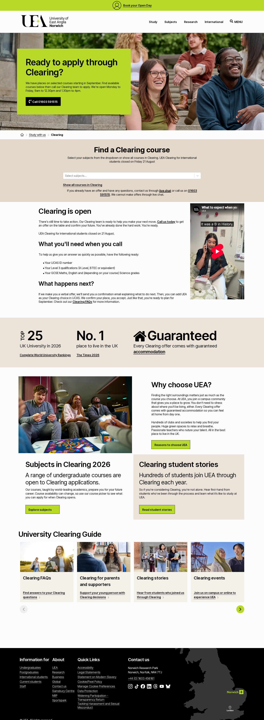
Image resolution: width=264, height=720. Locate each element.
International (214, 22)
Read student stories (157, 509)
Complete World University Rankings (45, 355)
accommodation (149, 351)
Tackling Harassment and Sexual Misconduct (98, 705)
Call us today (166, 221)
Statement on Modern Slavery (97, 677)
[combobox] (65, 176)
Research (191, 22)
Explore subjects (40, 509)
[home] (22, 135)
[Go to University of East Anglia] (44, 21)
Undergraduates (30, 667)
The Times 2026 (88, 355)
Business (58, 677)
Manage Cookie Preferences (96, 686)
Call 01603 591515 (45, 102)
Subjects (171, 22)
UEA (55, 667)
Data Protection (88, 691)
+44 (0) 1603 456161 (141, 678)
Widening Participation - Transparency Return (93, 697)
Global (56, 681)
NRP (54, 695)
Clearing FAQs (82, 301)
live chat (165, 190)
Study (153, 22)
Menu (238, 22)
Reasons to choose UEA (170, 445)
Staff (23, 686)
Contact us (59, 686)
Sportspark (59, 700)
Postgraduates (29, 672)
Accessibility (85, 667)
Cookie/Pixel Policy (90, 681)
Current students (30, 681)
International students (34, 677)
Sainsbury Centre (63, 691)
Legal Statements (89, 672)
